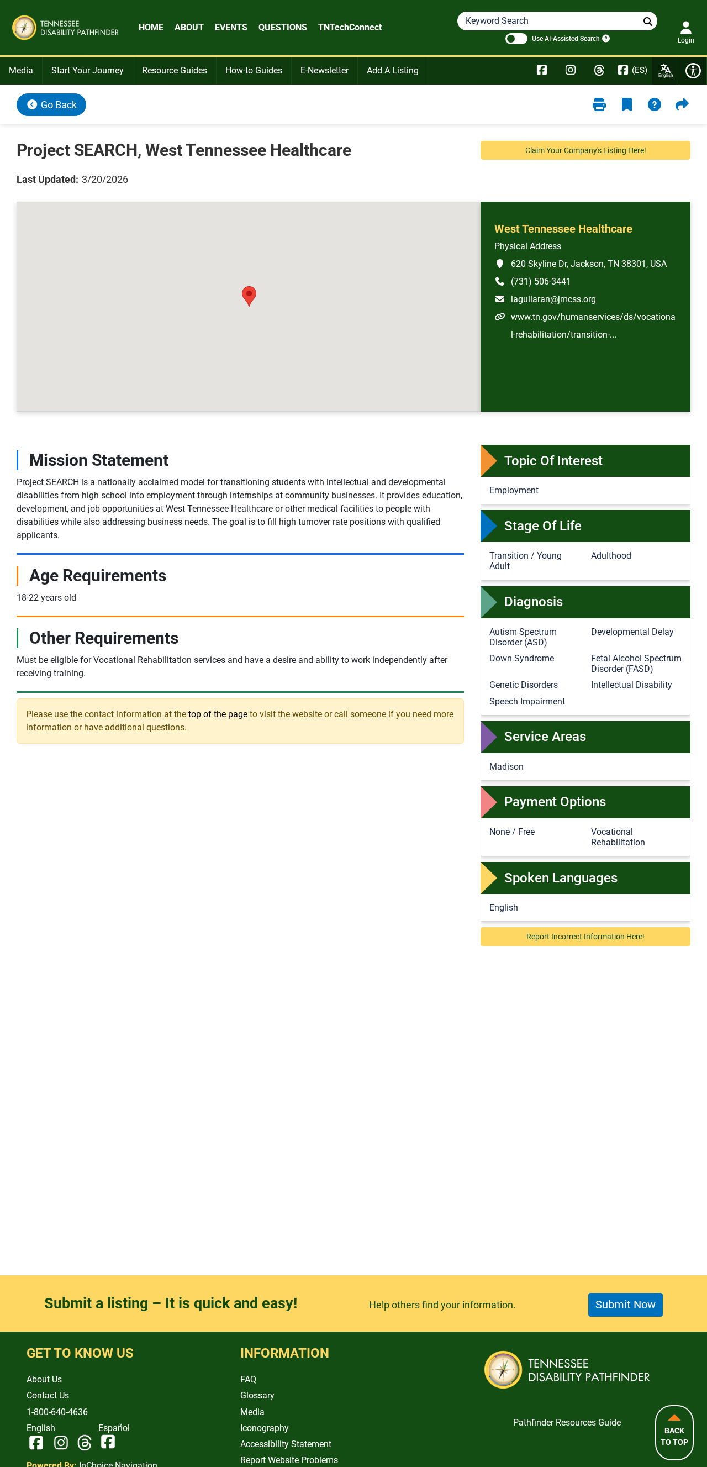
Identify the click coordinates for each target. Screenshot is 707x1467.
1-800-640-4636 (57, 1412)
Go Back (58, 105)
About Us (44, 1379)
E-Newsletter (324, 70)
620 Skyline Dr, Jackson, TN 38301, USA (580, 263)
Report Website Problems (289, 1460)
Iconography (264, 1428)
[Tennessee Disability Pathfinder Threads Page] (599, 71)
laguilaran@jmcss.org (545, 298)
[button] (249, 296)
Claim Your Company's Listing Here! (585, 150)
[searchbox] (647, 22)
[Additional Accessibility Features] (693, 71)
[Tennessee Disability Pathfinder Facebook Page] (542, 71)
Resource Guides (174, 70)
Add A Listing (393, 70)
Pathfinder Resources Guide (567, 1422)
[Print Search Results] (599, 105)
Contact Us (48, 1395)
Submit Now (625, 1304)
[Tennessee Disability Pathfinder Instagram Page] (570, 71)
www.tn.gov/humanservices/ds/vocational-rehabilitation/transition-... (585, 325)
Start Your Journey (87, 70)
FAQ (248, 1379)
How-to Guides (253, 70)
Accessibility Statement (285, 1444)
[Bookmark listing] (627, 105)
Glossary (257, 1395)
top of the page (217, 713)
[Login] (686, 28)
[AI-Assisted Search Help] (605, 38)
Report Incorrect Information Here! (585, 936)
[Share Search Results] (682, 105)
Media (21, 70)
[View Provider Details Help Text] (654, 105)
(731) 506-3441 (532, 281)
